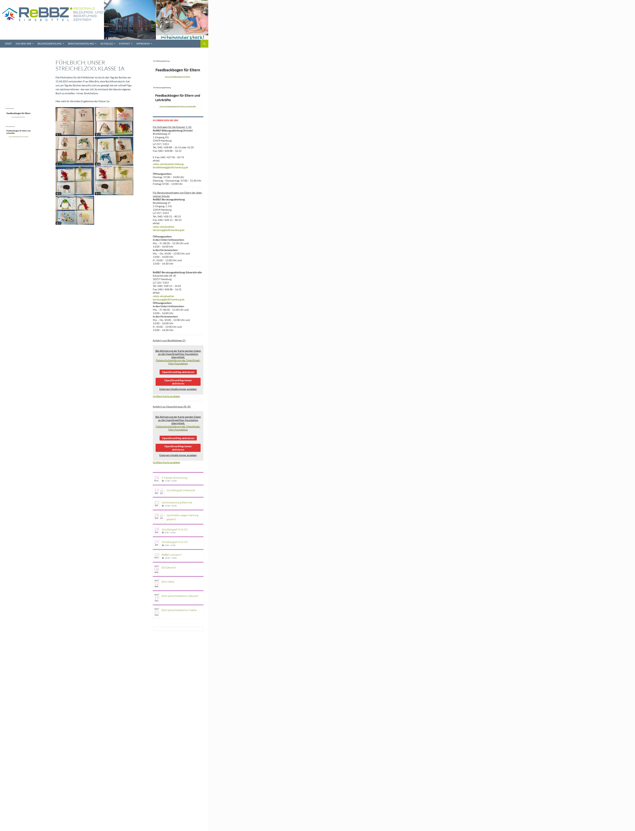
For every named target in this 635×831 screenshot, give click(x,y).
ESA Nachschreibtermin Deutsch (180, 596)
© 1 (58, 134)
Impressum (143, 43)
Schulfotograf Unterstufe (181, 490)
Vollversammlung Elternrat (177, 502)
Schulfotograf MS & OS (175, 529)
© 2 (98, 134)
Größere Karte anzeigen (166, 396)
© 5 (58, 193)
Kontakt (124, 43)
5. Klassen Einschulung (174, 477)
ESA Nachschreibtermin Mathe (179, 610)
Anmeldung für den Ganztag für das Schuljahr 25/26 (17, 57)
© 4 (98, 164)
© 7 (58, 223)
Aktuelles (106, 43)
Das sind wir (23, 43)
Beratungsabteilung (81, 43)
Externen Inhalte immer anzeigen (178, 389)
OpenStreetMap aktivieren (178, 372)
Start (8, 43)
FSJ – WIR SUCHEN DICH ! (16, 72)
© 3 (58, 164)
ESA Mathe (168, 581)
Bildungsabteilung (50, 43)
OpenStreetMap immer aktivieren (178, 382)
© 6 (98, 193)
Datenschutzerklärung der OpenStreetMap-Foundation (178, 362)
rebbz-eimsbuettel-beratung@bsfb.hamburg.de (168, 228)
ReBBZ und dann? (172, 554)
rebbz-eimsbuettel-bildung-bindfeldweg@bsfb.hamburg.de (170, 165)
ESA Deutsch (169, 567)
